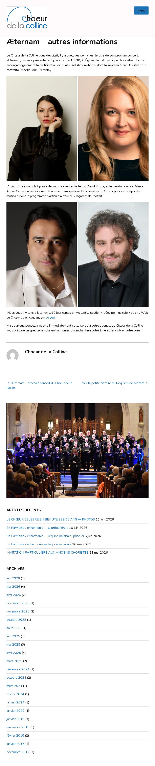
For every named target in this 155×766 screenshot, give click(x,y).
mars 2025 (14, 661)
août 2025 (14, 628)
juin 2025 (13, 636)
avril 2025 (13, 653)
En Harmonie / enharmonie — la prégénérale (37, 528)
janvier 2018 (15, 744)
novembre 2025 (17, 611)
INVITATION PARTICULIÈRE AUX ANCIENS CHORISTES (47, 552)
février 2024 (15, 694)
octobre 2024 (16, 677)
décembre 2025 (17, 603)
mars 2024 (14, 686)
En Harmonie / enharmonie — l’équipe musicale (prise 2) (45, 536)
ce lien (50, 317)
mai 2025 (13, 644)
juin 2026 (13, 578)
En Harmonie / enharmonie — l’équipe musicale (38, 544)
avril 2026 (13, 595)
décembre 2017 (17, 752)
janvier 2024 (15, 702)
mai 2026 (13, 586)
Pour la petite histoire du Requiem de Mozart (112, 383)
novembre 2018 (17, 727)
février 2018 (15, 735)
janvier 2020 (15, 711)
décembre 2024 (17, 669)
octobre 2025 (16, 620)
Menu (141, 10)
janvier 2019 (15, 719)
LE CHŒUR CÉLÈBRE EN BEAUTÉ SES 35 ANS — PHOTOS (50, 519)
